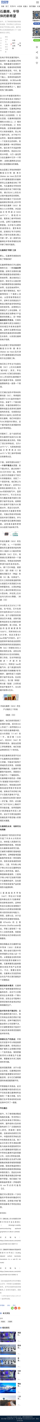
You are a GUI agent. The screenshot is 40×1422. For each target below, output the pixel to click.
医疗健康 (32, 6)
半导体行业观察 (13, 44)
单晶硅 (3, 1321)
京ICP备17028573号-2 (8, 1419)
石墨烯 (10, 1321)
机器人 (25, 6)
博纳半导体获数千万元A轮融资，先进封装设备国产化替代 (19, 1385)
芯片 (14, 1305)
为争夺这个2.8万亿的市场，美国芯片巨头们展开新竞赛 (19, 1372)
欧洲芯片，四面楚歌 (19, 1346)
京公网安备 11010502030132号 (25, 1419)
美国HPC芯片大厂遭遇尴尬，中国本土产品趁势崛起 (19, 1334)
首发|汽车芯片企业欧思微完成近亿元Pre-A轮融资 (19, 1359)
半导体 (2, 1305)
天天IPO (13, 6)
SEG (8, 1305)
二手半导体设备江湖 (19, 1398)
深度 (2, 6)
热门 (7, 6)
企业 (1, 1318)
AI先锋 (19, 6)
